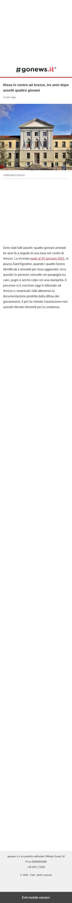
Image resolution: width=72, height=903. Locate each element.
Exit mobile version (36, 897)
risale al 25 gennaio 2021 (47, 258)
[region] (36, 31)
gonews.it (36, 69)
